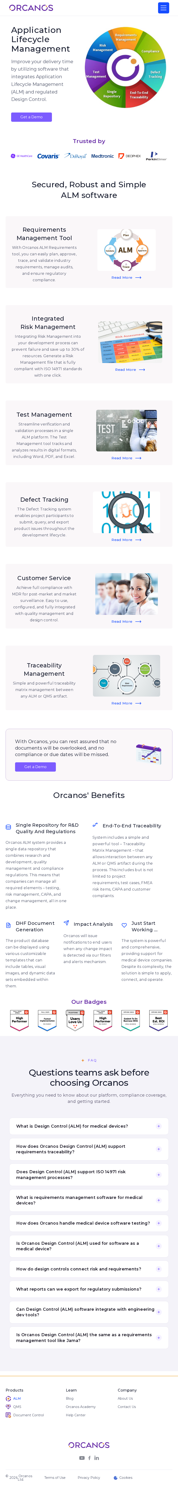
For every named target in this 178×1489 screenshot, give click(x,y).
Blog (69, 1398)
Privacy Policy (89, 1478)
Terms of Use (55, 1478)
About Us (125, 1398)
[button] (163, 7)
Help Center (76, 1415)
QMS (17, 1407)
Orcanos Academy (81, 1407)
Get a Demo (31, 117)
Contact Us (127, 1407)
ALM (17, 1398)
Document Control (28, 1415)
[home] (31, 7)
